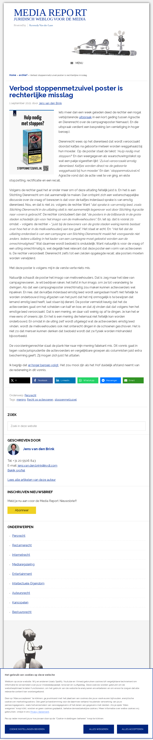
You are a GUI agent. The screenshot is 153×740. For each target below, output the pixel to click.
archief (23, 75)
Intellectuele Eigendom (28, 583)
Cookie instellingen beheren (27, 729)
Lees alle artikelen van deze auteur (31, 480)
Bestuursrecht (22, 612)
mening (21, 399)
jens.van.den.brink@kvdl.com (37, 465)
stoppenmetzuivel (66, 399)
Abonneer (22, 510)
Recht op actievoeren (40, 399)
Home (12, 75)
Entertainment (22, 574)
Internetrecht (21, 555)
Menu (79, 63)
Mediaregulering (23, 564)
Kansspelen (20, 602)
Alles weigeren (98, 729)
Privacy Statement (39, 711)
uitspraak (85, 117)
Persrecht (30, 395)
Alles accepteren (132, 729)
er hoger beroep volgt (43, 365)
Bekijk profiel (16, 470)
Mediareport (50, 17)
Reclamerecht (22, 545)
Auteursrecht (21, 593)
